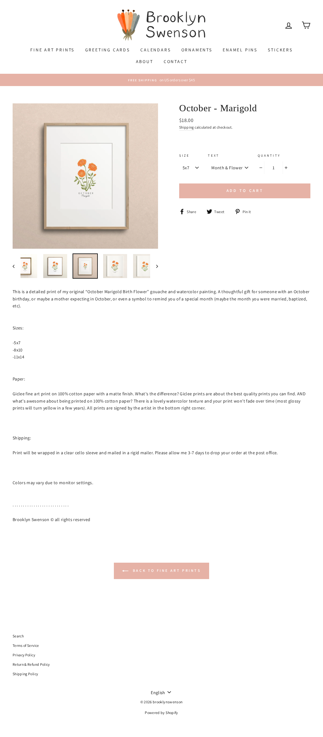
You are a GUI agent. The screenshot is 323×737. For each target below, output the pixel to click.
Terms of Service (26, 645)
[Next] (154, 266)
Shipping (186, 127)
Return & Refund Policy (31, 664)
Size (184, 155)
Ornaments (196, 50)
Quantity (269, 155)
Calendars (155, 50)
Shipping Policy (25, 673)
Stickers (280, 50)
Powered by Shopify (161, 712)
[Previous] (17, 266)
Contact (175, 61)
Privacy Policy (24, 655)
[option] (161, 80)
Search (18, 636)
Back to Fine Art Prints (166, 570)
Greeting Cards (107, 50)
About (144, 61)
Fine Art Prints (52, 50)
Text (213, 155)
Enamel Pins (240, 50)
